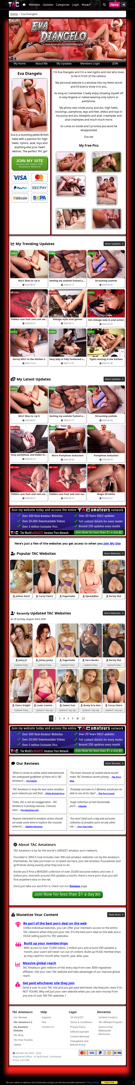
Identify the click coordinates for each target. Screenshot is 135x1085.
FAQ (44, 1022)
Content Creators (108, 1017)
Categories (62, 4)
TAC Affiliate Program (110, 1022)
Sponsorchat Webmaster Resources (105, 1030)
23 (83, 718)
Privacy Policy (92, 1082)
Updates (48, 4)
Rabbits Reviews (34, 826)
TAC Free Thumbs (23, 1039)
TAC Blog (18, 1035)
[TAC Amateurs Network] (13, 4)
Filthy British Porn (54, 793)
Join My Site (112, 543)
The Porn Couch (106, 793)
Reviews (74, 886)
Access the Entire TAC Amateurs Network (29, 163)
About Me (41, 63)
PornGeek (32, 780)
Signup (114, 4)
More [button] (85, 4)
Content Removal (79, 1036)
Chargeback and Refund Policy (79, 1042)
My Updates (64, 63)
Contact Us (48, 1026)
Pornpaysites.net (30, 810)
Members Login (90, 63)
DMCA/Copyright (79, 1031)
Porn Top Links (85, 826)
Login (75, 4)
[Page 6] (77, 718)
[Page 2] (72, 718)
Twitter (17, 1044)
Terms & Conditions (81, 1022)
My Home (20, 63)
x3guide (82, 806)
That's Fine (109, 1082)
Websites (34, 4)
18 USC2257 (76, 1017)
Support (46, 1017)
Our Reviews (20, 1017)
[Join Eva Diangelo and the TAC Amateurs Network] (20, 177)
